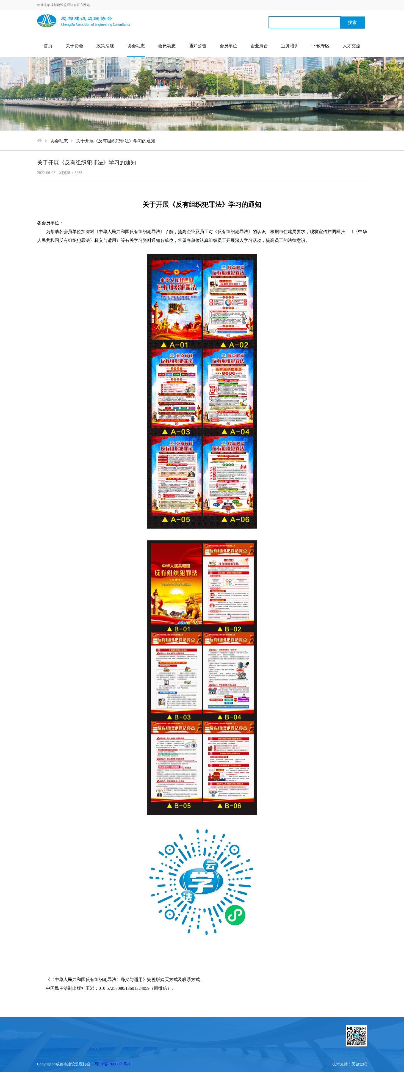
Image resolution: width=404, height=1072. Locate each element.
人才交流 (351, 45)
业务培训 (290, 45)
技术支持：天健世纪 (349, 1064)
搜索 (352, 22)
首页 (48, 45)
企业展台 (259, 45)
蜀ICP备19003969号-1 (112, 1064)
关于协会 (74, 45)
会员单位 (228, 45)
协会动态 (136, 45)
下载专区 (321, 45)
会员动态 (167, 45)
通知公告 (197, 45)
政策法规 (105, 45)
